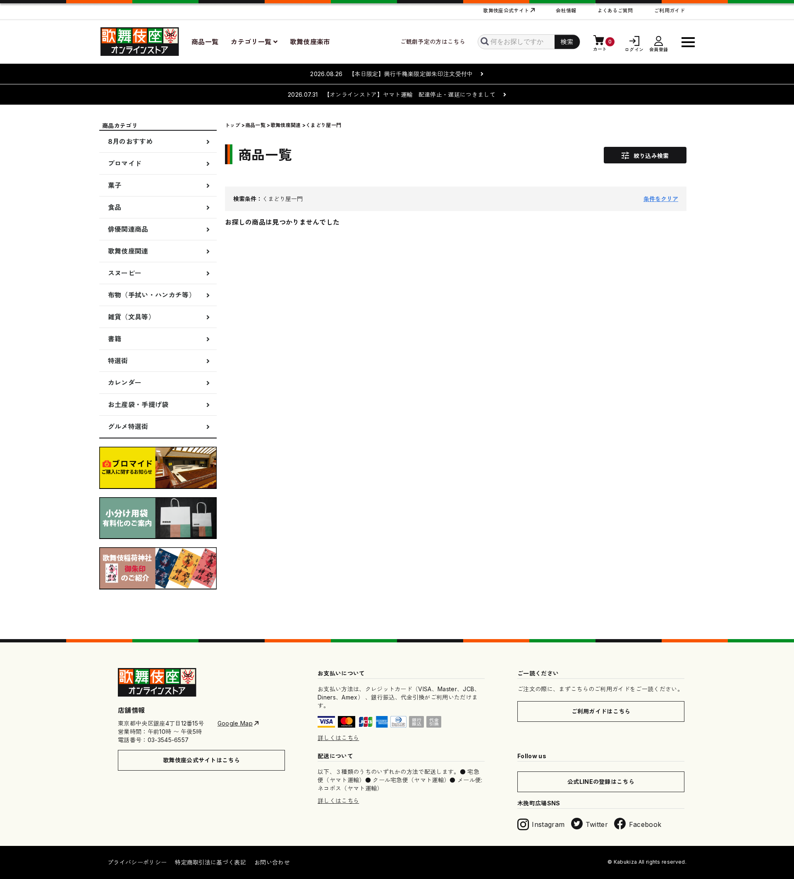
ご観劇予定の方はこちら (433, 41)
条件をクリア (660, 198)
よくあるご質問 (615, 10)
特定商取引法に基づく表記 (210, 862)
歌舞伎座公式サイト (506, 10)
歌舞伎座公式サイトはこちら (201, 760)
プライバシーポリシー (137, 862)
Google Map (235, 723)
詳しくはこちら (338, 737)
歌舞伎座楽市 (310, 42)
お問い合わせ (272, 862)
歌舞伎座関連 (285, 125)
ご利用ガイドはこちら (601, 711)
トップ (232, 125)
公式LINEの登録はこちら (600, 781)
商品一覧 (204, 42)
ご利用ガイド (669, 10)
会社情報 (566, 10)
